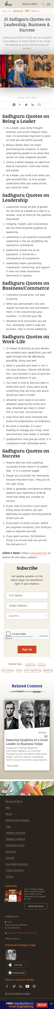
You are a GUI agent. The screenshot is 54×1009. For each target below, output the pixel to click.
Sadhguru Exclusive (15, 833)
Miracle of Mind (14, 801)
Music (9, 814)
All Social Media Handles (17, 994)
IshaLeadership (38, 553)
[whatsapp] (14, 105)
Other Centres (12, 939)
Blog (8, 808)
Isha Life (10, 858)
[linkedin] (33, 105)
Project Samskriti (15, 870)
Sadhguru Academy (15, 839)
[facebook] (19, 104)
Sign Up (27, 649)
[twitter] (26, 105)
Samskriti (11, 851)
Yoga (8, 826)
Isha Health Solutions (17, 864)
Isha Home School (15, 845)
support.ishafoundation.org (22, 933)
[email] (39, 105)
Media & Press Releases (18, 820)
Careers (10, 876)
